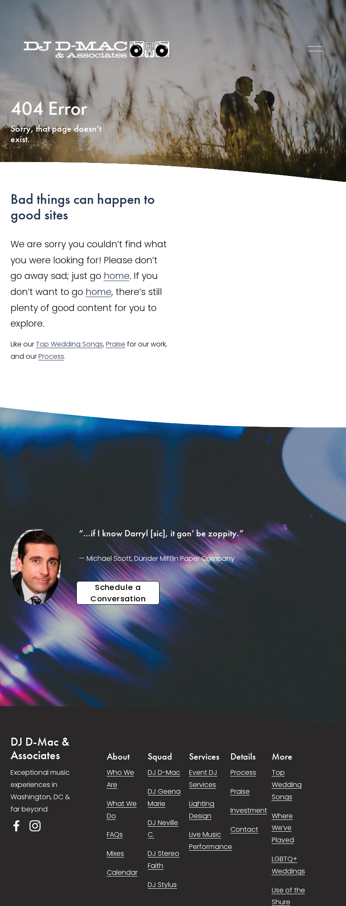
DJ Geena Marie (164, 798)
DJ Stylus (162, 885)
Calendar (122, 872)
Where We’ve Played (283, 828)
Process (51, 356)
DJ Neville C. (163, 829)
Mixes (115, 853)
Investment (248, 810)
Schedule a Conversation (117, 593)
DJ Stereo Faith (163, 860)
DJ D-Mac (164, 772)
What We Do (122, 810)
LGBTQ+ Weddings (288, 865)
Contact (244, 829)
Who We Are (120, 779)
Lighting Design (201, 810)
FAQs (115, 834)
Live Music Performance (210, 841)
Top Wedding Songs (69, 344)
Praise (115, 344)
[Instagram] (35, 826)
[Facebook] (16, 826)
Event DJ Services (203, 779)
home (117, 276)
